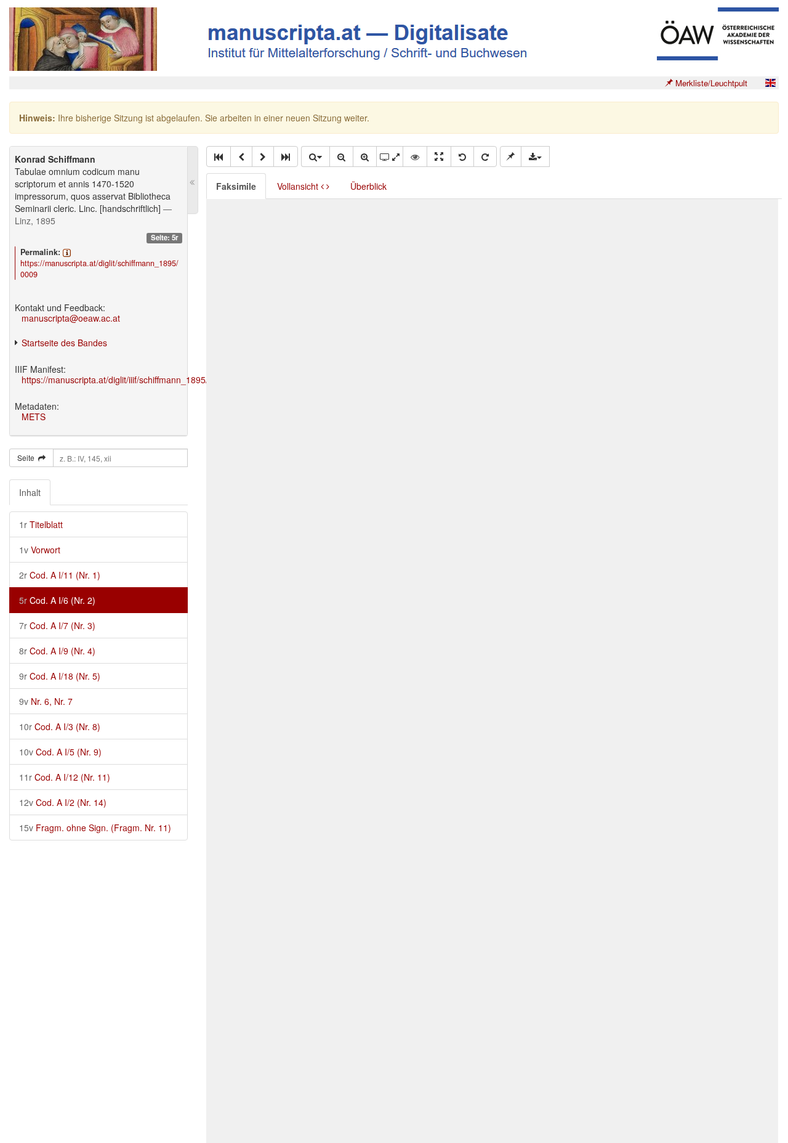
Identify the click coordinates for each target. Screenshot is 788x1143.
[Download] (535, 156)
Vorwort (39, 549)
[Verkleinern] (341, 156)
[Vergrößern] (365, 156)
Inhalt (30, 492)
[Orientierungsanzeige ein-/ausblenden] (415, 156)
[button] (218, 156)
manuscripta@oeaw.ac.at (71, 318)
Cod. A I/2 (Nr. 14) (63, 802)
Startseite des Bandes (64, 342)
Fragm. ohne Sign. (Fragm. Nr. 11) (95, 827)
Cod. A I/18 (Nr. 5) (59, 676)
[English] (770, 83)
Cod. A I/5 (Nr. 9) (60, 752)
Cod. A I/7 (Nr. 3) (57, 625)
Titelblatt (41, 524)
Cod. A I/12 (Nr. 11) (64, 777)
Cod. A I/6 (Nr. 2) (57, 600)
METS (34, 416)
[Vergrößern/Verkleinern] (315, 156)
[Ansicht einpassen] (439, 156)
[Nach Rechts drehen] (485, 156)
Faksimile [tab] (236, 186)
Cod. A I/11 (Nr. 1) (59, 575)
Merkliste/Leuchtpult (710, 83)
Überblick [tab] (368, 186)
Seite (27, 457)
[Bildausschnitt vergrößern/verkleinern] (389, 156)
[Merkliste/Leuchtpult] (510, 156)
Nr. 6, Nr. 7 (46, 701)
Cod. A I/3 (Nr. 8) (59, 726)
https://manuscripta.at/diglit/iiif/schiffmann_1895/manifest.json (141, 379)
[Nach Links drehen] (462, 156)
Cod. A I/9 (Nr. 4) (57, 651)
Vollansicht (299, 186)
